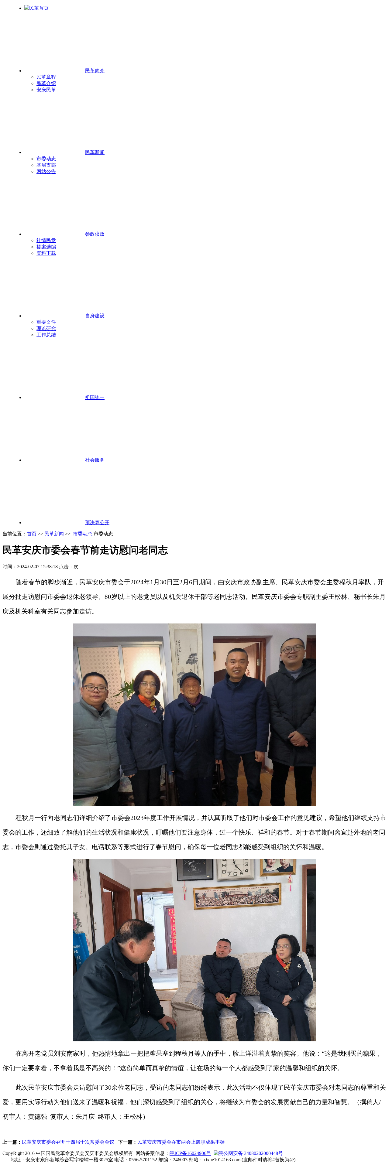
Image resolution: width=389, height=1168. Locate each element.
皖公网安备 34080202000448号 (251, 1153)
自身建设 (95, 315)
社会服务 (95, 460)
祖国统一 (95, 397)
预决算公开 (97, 522)
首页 (31, 533)
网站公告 (46, 171)
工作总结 (46, 334)
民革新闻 (95, 152)
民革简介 (95, 70)
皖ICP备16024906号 (190, 1153)
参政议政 (95, 234)
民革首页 (39, 8)
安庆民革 (46, 89)
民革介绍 (46, 83)
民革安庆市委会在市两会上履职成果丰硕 (181, 1142)
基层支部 (46, 165)
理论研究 (46, 328)
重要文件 (46, 322)
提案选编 (46, 246)
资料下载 (46, 253)
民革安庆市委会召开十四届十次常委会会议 (68, 1142)
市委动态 (46, 158)
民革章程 (46, 77)
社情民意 (46, 240)
